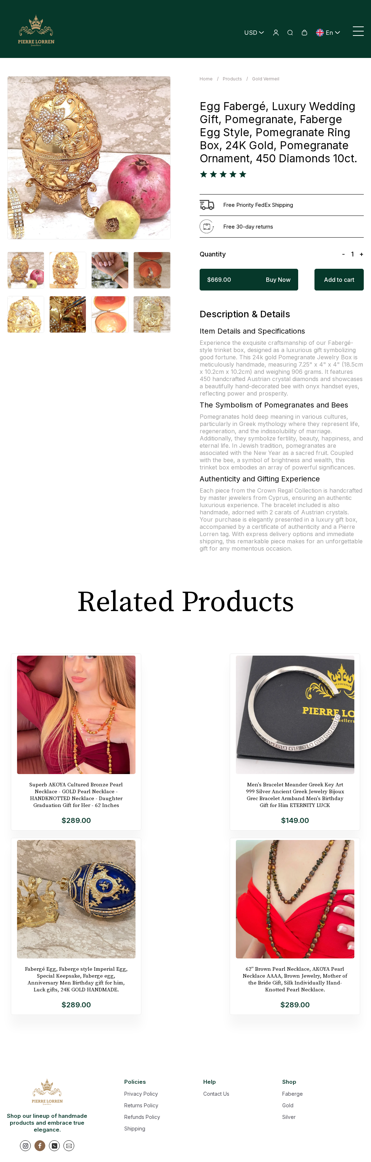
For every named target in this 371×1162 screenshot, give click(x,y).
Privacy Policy (141, 1094)
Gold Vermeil (265, 78)
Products (232, 78)
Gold (287, 1105)
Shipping (134, 1128)
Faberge (292, 1094)
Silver (289, 1117)
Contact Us (216, 1094)
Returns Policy (141, 1105)
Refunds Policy (142, 1117)
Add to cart (339, 279)
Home (206, 78)
